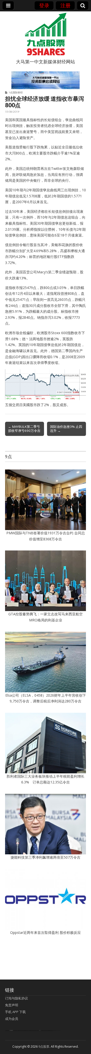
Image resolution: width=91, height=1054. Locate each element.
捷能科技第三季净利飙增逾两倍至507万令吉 (47, 857)
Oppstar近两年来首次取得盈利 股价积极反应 (45, 932)
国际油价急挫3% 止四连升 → (66, 428)
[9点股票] (45, 34)
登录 (44, 5)
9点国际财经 (16, 92)
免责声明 (11, 1005)
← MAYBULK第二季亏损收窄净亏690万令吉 (24, 428)
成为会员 (11, 1018)
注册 (65, 5)
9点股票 (43, 1046)
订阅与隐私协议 (16, 998)
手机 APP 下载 (15, 1012)
